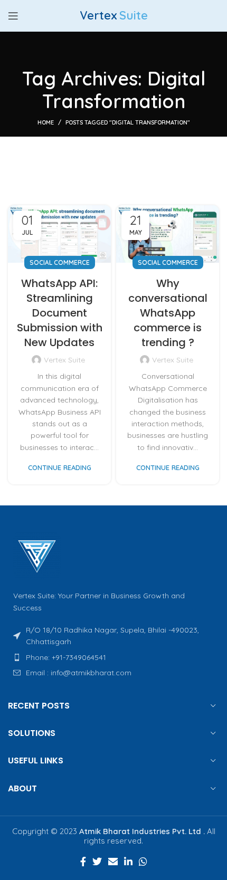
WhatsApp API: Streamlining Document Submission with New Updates (59, 313)
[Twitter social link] (97, 861)
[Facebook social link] (83, 861)
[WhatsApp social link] (143, 861)
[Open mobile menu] (13, 15)
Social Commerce (60, 262)
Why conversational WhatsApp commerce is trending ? (167, 313)
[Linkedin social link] (128, 861)
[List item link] (113, 657)
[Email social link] (113, 861)
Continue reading (59, 467)
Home (45, 122)
